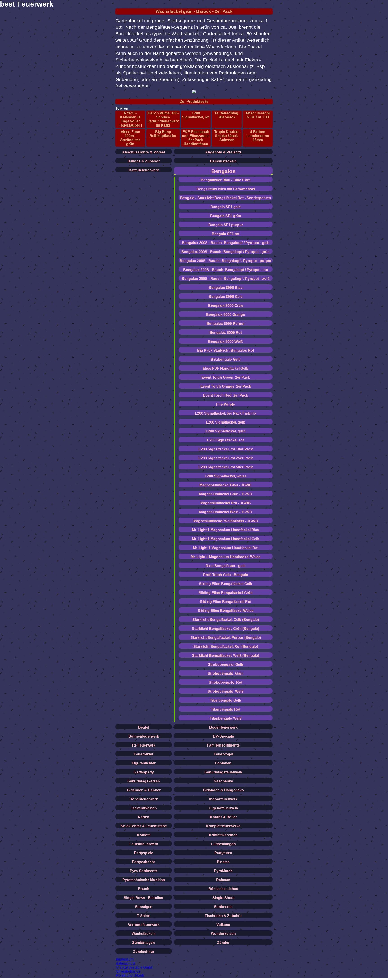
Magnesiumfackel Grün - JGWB (225, 494)
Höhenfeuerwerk (144, 799)
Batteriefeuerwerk (144, 170)
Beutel (143, 727)
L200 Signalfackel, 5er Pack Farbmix (225, 413)
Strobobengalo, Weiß (226, 691)
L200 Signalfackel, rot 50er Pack (225, 467)
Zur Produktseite (194, 101)
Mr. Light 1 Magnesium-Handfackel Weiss (225, 557)
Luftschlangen (223, 844)
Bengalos (223, 171)
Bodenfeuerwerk (223, 727)
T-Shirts (143, 916)
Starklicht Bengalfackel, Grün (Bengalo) (225, 629)
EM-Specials (223, 736)
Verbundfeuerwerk (143, 925)
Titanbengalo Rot (225, 709)
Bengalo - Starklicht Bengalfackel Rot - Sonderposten (225, 198)
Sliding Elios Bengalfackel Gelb (225, 584)
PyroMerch (223, 871)
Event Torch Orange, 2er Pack (225, 386)
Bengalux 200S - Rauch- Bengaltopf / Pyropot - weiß (226, 279)
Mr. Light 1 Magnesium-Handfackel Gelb (225, 539)
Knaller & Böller (223, 817)
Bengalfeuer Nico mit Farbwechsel (225, 189)
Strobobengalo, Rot (225, 682)
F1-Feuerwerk (143, 745)
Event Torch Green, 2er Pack (225, 377)
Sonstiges (143, 907)
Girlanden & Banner (144, 790)
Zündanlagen (143, 943)
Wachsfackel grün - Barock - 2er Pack (194, 11)
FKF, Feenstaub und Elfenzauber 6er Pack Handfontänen (196, 138)
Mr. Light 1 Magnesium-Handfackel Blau (225, 530)
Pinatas (223, 862)
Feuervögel (223, 754)
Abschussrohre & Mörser (143, 152)
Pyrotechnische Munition (143, 880)
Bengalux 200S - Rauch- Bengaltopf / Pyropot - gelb (225, 243)
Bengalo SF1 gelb (225, 207)
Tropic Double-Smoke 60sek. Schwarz (226, 136)
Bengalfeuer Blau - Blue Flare (226, 180)
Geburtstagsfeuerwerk (223, 772)
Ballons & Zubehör (144, 161)
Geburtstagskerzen (143, 781)
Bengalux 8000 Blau (226, 288)
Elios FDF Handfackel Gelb (225, 368)
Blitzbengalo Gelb (226, 359)
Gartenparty (144, 772)
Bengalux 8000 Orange (225, 315)
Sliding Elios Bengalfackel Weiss (226, 611)
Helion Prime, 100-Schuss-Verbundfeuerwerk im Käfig (163, 119)
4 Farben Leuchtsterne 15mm (257, 136)
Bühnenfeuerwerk (143, 736)
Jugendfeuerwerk (223, 808)
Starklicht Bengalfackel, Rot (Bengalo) (225, 646)
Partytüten (223, 853)
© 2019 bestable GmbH (135, 967)
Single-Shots (223, 898)
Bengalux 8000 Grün (225, 306)
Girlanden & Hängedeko (223, 790)
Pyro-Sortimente (144, 871)
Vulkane (223, 925)
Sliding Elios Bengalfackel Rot (225, 602)
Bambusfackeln (223, 161)
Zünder (223, 943)
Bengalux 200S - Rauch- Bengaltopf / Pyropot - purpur (225, 261)
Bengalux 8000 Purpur (226, 323)
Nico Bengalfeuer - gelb (226, 566)
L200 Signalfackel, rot (195, 115)
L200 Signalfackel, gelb (225, 422)
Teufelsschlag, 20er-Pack (226, 115)
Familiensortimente (223, 745)
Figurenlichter (144, 763)
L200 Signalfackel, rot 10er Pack (225, 449)
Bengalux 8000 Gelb (226, 297)
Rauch (143, 889)
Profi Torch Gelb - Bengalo (225, 575)
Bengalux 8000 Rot (225, 332)
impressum (125, 959)
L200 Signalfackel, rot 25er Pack (225, 458)
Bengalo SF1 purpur (225, 225)
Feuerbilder (143, 754)
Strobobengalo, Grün (226, 673)
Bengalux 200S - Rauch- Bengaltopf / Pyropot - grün (225, 252)
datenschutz (125, 963)
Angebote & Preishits (223, 152)
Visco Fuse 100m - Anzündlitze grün (130, 138)
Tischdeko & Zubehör (223, 916)
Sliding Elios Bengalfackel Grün (226, 593)
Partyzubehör (143, 862)
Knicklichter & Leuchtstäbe (144, 826)
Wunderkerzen (223, 934)
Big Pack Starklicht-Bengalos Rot (225, 350)
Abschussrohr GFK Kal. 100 (257, 115)
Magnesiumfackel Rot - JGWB (225, 503)
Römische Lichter (223, 889)
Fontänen (223, 763)
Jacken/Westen (144, 808)
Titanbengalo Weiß (226, 718)
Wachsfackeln (144, 934)
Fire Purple (225, 404)
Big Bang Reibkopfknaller (163, 134)
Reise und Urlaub (130, 975)
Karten (143, 817)
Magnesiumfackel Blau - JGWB (225, 485)
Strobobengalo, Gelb (225, 664)
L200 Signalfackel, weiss (225, 476)
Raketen (223, 880)
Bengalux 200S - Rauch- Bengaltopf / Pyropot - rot (225, 270)
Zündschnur (143, 952)
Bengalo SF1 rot (225, 234)
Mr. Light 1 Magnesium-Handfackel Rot (225, 548)
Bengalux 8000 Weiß (225, 341)
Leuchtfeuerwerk (143, 844)
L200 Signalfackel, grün (226, 431)
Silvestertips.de (128, 971)
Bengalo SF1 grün (225, 216)
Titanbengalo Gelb (225, 700)
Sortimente (223, 907)
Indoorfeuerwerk (223, 799)
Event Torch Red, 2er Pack (225, 395)
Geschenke (223, 781)
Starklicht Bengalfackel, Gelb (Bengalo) (225, 620)
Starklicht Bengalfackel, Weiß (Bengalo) (225, 655)
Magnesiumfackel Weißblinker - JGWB (225, 521)
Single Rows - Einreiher (143, 898)
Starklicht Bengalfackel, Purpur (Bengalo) (225, 638)
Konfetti (143, 835)
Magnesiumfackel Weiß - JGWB (225, 512)
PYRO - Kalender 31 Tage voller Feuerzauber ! (130, 119)
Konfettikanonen (223, 835)
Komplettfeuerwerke (223, 826)
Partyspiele (143, 853)
